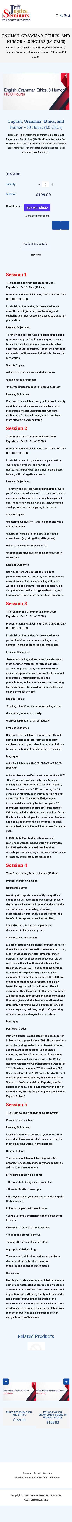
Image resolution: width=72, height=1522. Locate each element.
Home (9, 47)
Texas (37, 1473)
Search (27, 1473)
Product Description (35, 244)
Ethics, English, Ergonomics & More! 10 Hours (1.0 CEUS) (52, 1415)
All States (55, 1477)
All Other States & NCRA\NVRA (31, 1477)
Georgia (47, 1473)
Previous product (65, 225)
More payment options (37, 215)
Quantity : (11, 184)
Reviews (36, 254)
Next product (56, 225)
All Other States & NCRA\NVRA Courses (39, 47)
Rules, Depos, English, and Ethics (19, 1413)
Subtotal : (11, 194)
